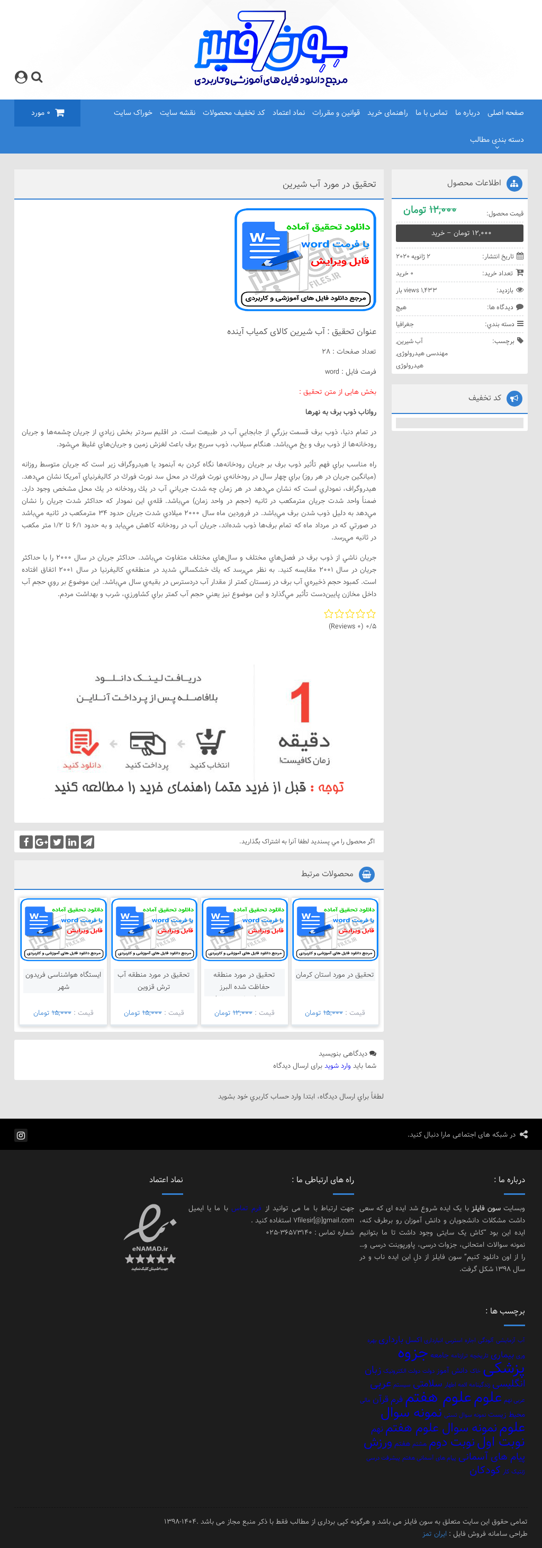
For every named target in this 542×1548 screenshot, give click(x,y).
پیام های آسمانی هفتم (429, 1458)
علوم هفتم (438, 1397)
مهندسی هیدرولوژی (422, 353)
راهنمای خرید (387, 112)
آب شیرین (410, 341)
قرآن (381, 1399)
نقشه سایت (177, 112)
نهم (377, 1428)
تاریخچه (479, 1356)
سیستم (402, 1385)
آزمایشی (506, 1340)
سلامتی (427, 1383)
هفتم (402, 1443)
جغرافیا (405, 324)
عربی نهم (514, 1400)
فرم (397, 1399)
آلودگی (486, 1340)
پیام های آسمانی (491, 1456)
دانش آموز (452, 1370)
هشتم (419, 1444)
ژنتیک (518, 1472)
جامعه (439, 1355)
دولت (428, 1371)
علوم (488, 1397)
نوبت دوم (452, 1442)
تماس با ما (431, 112)
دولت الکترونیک (401, 1371)
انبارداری (433, 1340)
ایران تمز (434, 1534)
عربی (380, 1383)
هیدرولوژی (409, 365)
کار (506, 1472)
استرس (454, 1340)
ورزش (378, 1442)
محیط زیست (506, 1414)
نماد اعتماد (289, 112)
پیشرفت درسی (383, 1458)
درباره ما (467, 112)
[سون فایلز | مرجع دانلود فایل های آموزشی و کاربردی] (271, 85)
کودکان (485, 1470)
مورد (40, 112)
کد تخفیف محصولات (234, 112)
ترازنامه (459, 1356)
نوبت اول (501, 1442)
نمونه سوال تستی (465, 1415)
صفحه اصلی (505, 112)
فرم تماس (246, 1208)
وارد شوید (337, 1066)
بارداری (390, 1339)
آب (521, 1340)
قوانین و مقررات (336, 112)
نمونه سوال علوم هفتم (441, 1427)
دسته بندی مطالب (497, 139)
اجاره (470, 1340)
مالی (365, 1400)
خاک (475, 1371)
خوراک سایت (133, 112)
